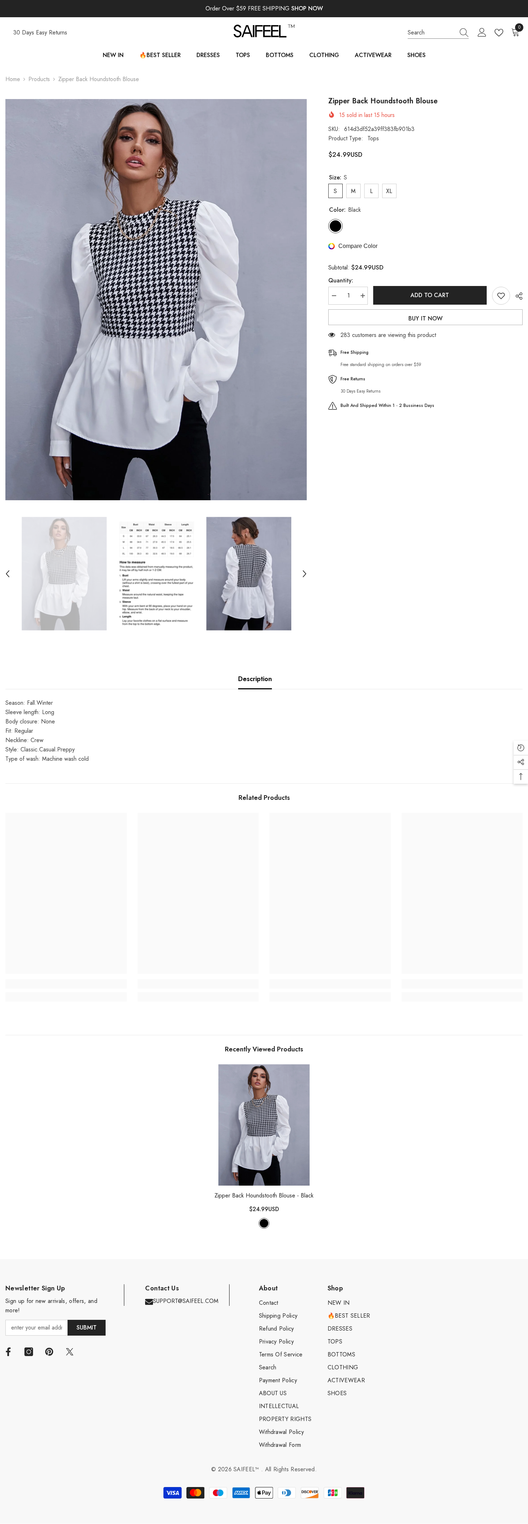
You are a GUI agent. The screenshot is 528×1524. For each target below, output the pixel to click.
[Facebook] (8, 1351)
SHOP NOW (307, 8)
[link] (66, 984)
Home (12, 79)
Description (255, 679)
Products (39, 79)
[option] (156, 299)
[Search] (438, 33)
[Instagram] (28, 1351)
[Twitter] (69, 1351)
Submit (87, 1327)
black (264, 1223)
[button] (7, 573)
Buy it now (425, 318)
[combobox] (431, 32)
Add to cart (430, 295)
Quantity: (340, 280)
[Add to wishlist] (501, 296)
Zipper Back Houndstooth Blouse (264, 1195)
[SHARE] (516, 296)
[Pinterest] (49, 1351)
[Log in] (482, 32)
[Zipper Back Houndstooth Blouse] (264, 1125)
